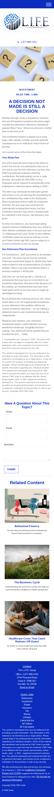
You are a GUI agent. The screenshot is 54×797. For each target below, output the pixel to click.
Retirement (27, 698)
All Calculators (27, 727)
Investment (27, 701)
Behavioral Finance (27, 526)
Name (9, 412)
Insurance (27, 708)
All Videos (27, 723)
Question (9, 444)
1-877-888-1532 (29, 42)
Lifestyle (27, 717)
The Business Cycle (27, 582)
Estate (27, 704)
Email (9, 428)
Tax (27, 711)
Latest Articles (27, 720)
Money (27, 714)
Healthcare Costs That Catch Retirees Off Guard (27, 640)
